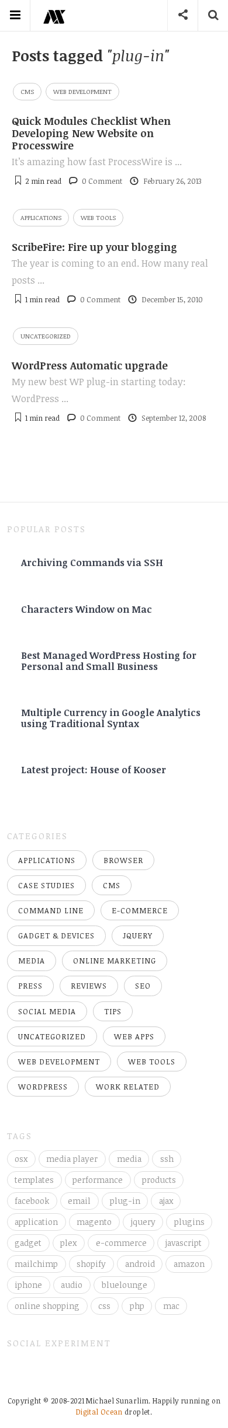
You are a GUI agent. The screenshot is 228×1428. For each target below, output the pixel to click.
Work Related (128, 1086)
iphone (28, 1284)
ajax (166, 1200)
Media (31, 960)
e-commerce (121, 1242)
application (36, 1221)
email (79, 1200)
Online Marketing (114, 960)
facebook (32, 1200)
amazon (189, 1263)
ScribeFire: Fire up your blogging (94, 247)
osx (21, 1158)
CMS (27, 91)
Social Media (47, 1011)
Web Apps (134, 1036)
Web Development (82, 91)
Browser (123, 860)
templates (34, 1179)
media (129, 1158)
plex (68, 1242)
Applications (40, 217)
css (104, 1305)
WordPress (43, 1086)
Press (30, 985)
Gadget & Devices (56, 935)
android (140, 1263)
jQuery (138, 935)
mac (171, 1305)
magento (94, 1221)
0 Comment (102, 181)
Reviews (89, 985)
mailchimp (36, 1263)
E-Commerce (140, 910)
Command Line (51, 910)
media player (72, 1158)
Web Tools (98, 217)
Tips (113, 1011)
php (137, 1305)
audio (71, 1284)
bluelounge (124, 1284)
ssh (167, 1158)
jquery (143, 1221)
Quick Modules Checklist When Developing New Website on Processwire (91, 133)
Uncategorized (45, 335)
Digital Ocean (99, 1411)
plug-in (125, 1200)
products (159, 1179)
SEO (143, 985)
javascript (183, 1242)
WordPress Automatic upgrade (90, 365)
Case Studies (46, 885)
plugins (189, 1221)
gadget (28, 1242)
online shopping (47, 1305)
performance (97, 1179)
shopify (91, 1263)
